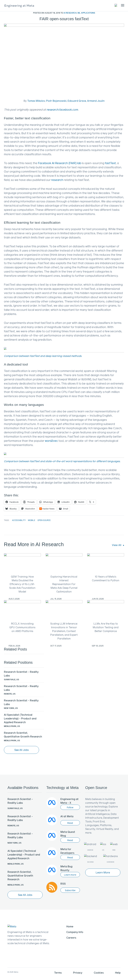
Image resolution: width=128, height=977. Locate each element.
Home (69, 926)
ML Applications (86, 13)
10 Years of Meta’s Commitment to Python (105, 578)
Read (70, 823)
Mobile (31, 520)
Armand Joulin (96, 100)
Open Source (44, 520)
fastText (110, 163)
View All (117, 544)
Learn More (103, 872)
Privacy (77, 972)
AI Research (70, 13)
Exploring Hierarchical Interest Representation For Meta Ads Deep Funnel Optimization (64, 584)
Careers (71, 937)
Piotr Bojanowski (56, 100)
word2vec (51, 440)
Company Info (74, 931)
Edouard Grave (77, 100)
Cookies (99, 972)
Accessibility (19, 520)
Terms (58, 972)
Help (118, 972)
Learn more (70, 874)
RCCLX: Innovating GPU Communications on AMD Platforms (22, 627)
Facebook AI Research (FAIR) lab (59, 163)
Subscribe (70, 890)
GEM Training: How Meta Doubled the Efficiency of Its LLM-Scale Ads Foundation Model (22, 584)
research (57, 179)
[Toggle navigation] (116, 5)
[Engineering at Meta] (19, 5)
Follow (70, 807)
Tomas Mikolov (36, 100)
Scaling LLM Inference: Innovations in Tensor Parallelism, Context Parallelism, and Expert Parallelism (64, 631)
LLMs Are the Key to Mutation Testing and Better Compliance (105, 627)
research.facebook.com (62, 109)
